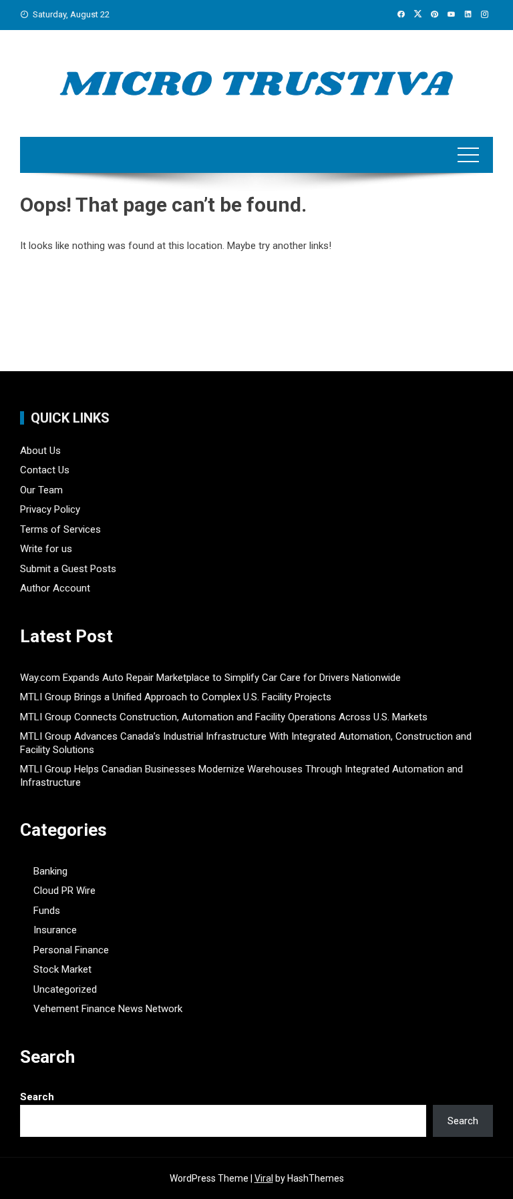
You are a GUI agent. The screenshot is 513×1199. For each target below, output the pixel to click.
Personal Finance (71, 950)
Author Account (55, 588)
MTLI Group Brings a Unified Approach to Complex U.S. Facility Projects (175, 697)
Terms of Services (60, 529)
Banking (50, 871)
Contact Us (44, 470)
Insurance (55, 930)
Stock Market (62, 969)
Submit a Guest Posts (68, 569)
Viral (263, 1178)
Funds (46, 911)
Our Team (41, 490)
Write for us (46, 549)
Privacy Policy (50, 509)
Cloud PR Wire (64, 891)
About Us (40, 451)
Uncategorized (65, 989)
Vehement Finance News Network (107, 1009)
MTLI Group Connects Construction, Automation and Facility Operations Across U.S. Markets (224, 717)
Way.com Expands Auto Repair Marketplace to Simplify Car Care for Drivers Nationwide (210, 678)
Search (37, 1097)
